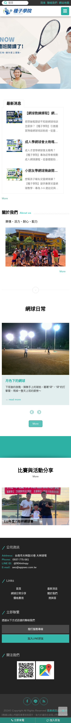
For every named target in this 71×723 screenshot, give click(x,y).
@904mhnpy (21, 563)
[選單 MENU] (65, 11)
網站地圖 (64, 2)
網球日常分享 (18, 593)
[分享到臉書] (27, 701)
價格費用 (18, 598)
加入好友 (54, 720)
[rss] (44, 701)
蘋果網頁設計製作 (57, 710)
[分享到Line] (35, 701)
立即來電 (18, 720)
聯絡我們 (52, 2)
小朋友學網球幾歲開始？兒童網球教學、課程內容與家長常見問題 (41, 171)
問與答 (52, 598)
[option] (35, 53)
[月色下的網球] (35, 349)
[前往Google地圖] (45, 670)
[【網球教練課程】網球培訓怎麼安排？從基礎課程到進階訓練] (14, 117)
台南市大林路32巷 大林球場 (31, 555)
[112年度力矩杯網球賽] (35, 506)
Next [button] (39, 412)
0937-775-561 (21, 559)
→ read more (13, 399)
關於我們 (52, 593)
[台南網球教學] (22, 11)
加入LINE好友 (36, 638)
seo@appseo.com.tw (24, 567)
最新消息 (52, 588)
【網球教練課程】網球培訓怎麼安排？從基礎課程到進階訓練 (41, 113)
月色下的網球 (15, 381)
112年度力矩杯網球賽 (18, 521)
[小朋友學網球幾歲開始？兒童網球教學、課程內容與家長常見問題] (14, 174)
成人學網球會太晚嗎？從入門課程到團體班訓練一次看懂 (41, 142)
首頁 (18, 588)
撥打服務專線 (35, 629)
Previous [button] (32, 412)
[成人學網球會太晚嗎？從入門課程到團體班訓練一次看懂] (14, 146)
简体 (43, 2)
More (5, 198)
